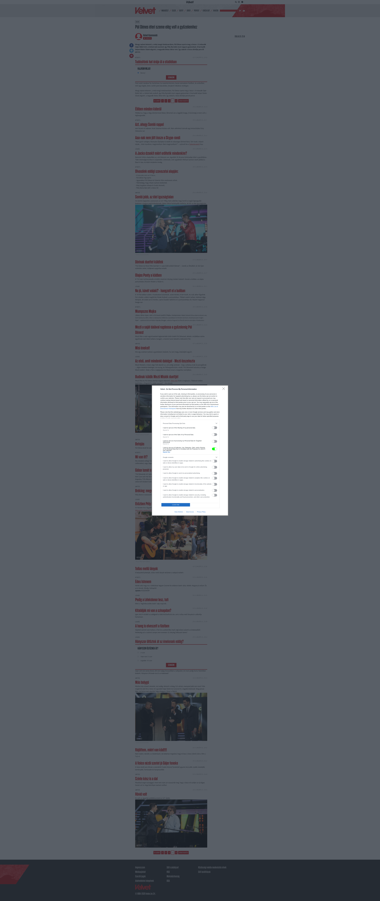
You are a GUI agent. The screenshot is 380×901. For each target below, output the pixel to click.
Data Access (190, 512)
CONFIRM (175, 505)
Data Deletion (179, 512)
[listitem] (190, 423)
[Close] (224, 389)
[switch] (214, 427)
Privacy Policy (201, 512)
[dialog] (190, 450)
